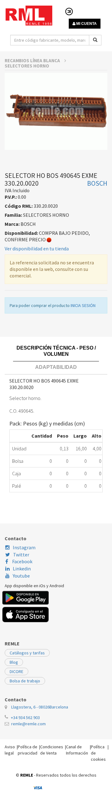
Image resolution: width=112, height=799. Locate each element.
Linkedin (22, 568)
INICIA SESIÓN (83, 305)
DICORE (16, 671)
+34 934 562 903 (25, 717)
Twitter (21, 554)
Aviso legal (10, 750)
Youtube (21, 576)
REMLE (26, 775)
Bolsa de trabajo (25, 681)
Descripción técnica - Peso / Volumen (56, 351)
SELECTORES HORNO (27, 66)
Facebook (21, 561)
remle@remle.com (28, 724)
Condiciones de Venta (51, 750)
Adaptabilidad (56, 367)
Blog (14, 662)
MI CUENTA (86, 23)
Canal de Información (77, 750)
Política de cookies (98, 753)
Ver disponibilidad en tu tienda (37, 248)
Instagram (24, 547)
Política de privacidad (27, 750)
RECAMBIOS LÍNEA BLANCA (33, 60)
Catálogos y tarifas (27, 653)
